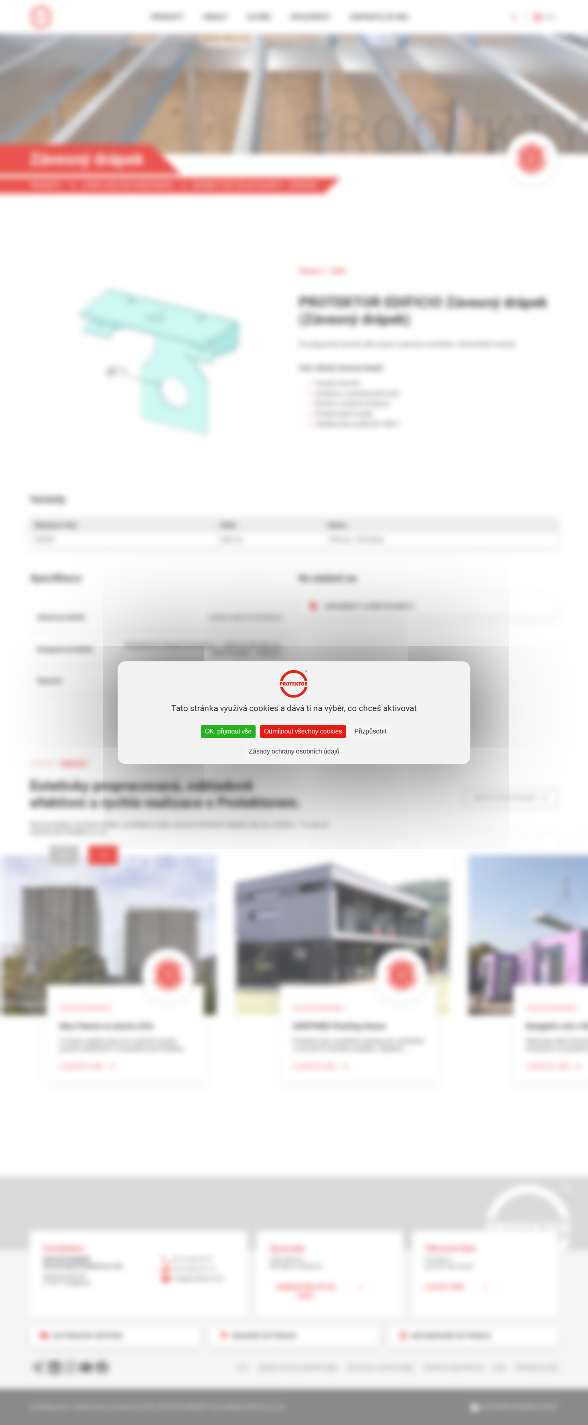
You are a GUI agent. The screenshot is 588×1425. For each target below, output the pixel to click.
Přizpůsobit (370, 731)
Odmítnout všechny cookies (303, 731)
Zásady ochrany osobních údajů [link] (294, 751)
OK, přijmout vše (228, 731)
